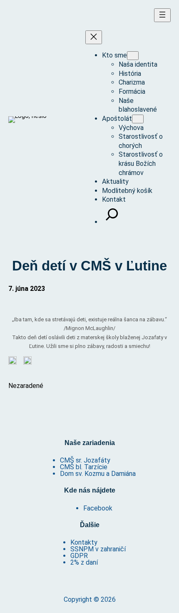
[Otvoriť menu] (162, 15)
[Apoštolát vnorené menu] (138, 119)
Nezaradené (25, 386)
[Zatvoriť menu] (93, 37)
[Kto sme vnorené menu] (133, 55)
